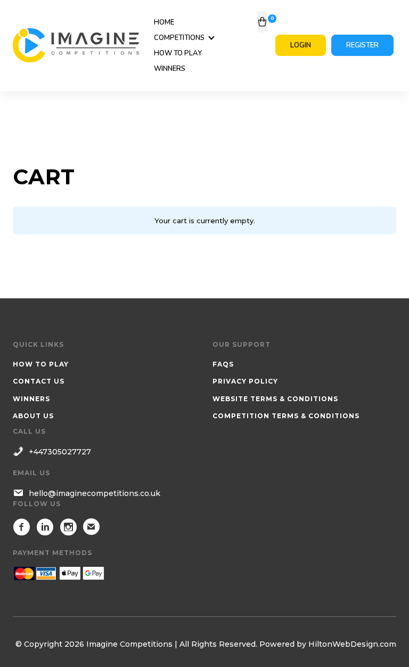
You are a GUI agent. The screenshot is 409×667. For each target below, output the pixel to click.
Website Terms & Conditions (275, 399)
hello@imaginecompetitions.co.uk (94, 493)
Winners (169, 69)
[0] (262, 22)
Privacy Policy (245, 381)
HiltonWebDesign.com (352, 644)
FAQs (223, 364)
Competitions (179, 38)
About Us (33, 416)
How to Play (178, 53)
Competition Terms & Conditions (285, 416)
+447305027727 (60, 452)
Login (300, 45)
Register (362, 45)
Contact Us (38, 381)
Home (164, 22)
